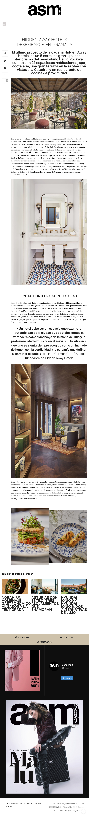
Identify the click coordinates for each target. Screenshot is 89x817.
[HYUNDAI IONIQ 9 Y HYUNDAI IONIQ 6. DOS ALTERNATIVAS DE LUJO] (74, 586)
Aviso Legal (10, 806)
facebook (23, 637)
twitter (68, 637)
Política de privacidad (32, 803)
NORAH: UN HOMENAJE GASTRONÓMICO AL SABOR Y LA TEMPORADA (16, 603)
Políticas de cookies (14, 803)
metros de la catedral (54, 493)
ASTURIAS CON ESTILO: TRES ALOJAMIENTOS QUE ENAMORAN (45, 603)
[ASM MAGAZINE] (44, 10)
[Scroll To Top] (83, 811)
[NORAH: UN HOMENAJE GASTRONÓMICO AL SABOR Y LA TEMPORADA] (15, 586)
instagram (46, 642)
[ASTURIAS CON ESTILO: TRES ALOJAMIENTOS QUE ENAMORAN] (44, 586)
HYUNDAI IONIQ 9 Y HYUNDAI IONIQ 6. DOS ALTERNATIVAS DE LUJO (74, 605)
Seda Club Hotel (18, 303)
